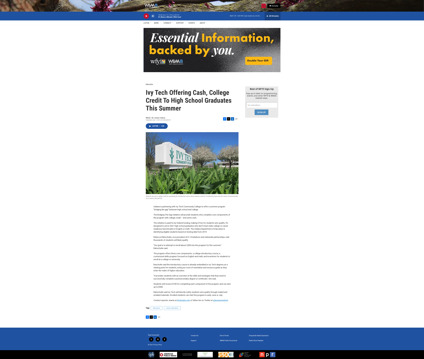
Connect (167, 23)
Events (192, 23)
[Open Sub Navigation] (151, 23)
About (202, 23)
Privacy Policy (157, 345)
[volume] (153, 16)
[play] (146, 16)
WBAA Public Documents (228, 340)
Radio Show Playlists (256, 340)
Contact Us (194, 335)
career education (172, 308)
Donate (274, 6)
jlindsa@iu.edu (183, 300)
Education (149, 84)
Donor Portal (224, 335)
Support (180, 23)
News (156, 23)
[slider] (156, 16)
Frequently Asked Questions (259, 335)
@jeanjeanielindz (220, 300)
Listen (146, 23)
